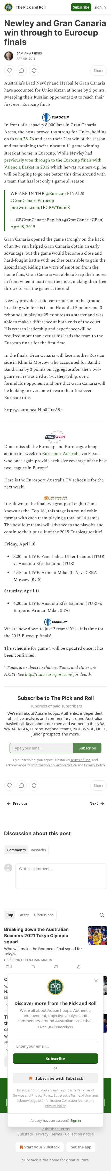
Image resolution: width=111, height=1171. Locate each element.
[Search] (102, 915)
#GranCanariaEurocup (32, 200)
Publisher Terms (56, 1128)
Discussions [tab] (43, 915)
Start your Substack (42, 1147)
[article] (55, 948)
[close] (96, 981)
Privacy (42, 1134)
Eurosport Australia (61, 453)
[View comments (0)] (22, 70)
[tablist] (26, 850)
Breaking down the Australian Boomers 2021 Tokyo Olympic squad (36, 935)
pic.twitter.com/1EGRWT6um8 (40, 207)
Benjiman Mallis (38, 960)
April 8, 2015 (22, 226)
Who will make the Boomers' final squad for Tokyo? (43, 951)
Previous (20, 803)
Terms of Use (81, 1095)
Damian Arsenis (29, 53)
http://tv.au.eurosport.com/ (48, 674)
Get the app (80, 1147)
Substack (30, 1160)
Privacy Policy (41, 1095)
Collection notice (79, 1134)
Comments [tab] (16, 850)
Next (94, 803)
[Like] (9, 70)
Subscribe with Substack (59, 1078)
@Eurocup (55, 193)
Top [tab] (10, 915)
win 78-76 (24, 139)
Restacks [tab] (38, 850)
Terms (56, 1134)
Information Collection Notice (65, 1100)
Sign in (100, 7)
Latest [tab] (23, 915)
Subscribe (81, 7)
